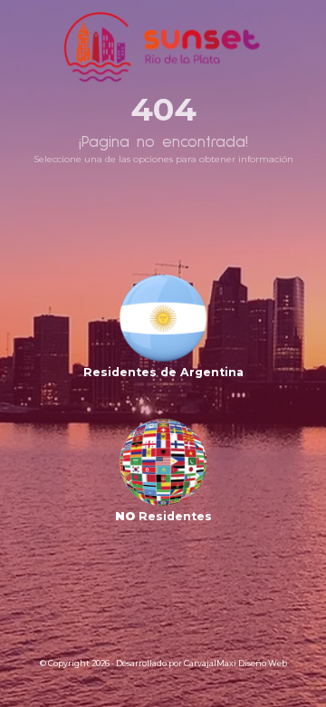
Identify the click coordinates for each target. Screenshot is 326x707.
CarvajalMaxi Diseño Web (235, 663)
